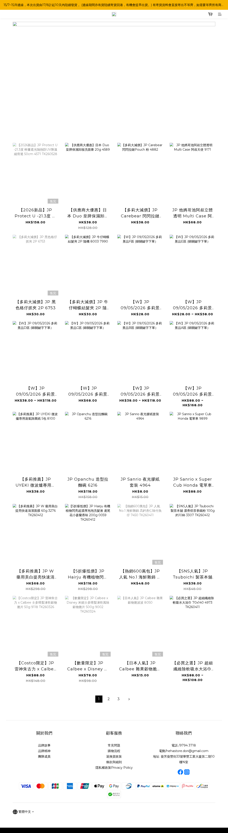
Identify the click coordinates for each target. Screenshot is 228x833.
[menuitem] (98, 699)
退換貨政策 (114, 756)
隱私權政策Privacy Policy (114, 768)
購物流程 (114, 751)
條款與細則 (114, 762)
